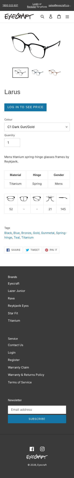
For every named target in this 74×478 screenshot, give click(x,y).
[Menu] (67, 16)
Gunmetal (47, 233)
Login (36, 3)
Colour (8, 119)
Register (31, 6)
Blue (16, 233)
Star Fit (13, 313)
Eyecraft (13, 283)
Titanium (27, 237)
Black (8, 233)
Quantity (9, 135)
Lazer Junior (16, 291)
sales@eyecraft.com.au (60, 5)
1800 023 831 (10, 5)
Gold (36, 233)
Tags (7, 227)
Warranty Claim (18, 367)
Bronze (26, 233)
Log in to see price (25, 107)
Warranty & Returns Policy (26, 375)
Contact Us (15, 345)
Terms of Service (20, 382)
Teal (17, 237)
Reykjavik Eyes (18, 306)
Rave (11, 298)
